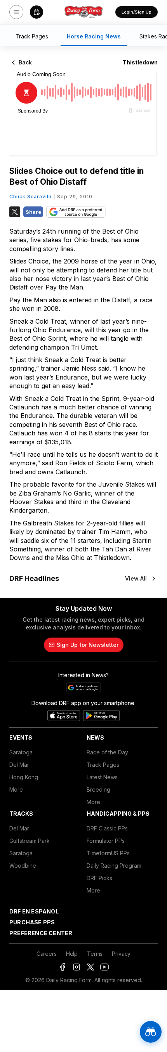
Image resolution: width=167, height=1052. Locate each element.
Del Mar (19, 764)
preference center (40, 933)
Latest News (102, 777)
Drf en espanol (34, 911)
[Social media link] (62, 967)
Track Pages (103, 764)
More (16, 789)
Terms (95, 953)
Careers (47, 953)
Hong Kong (23, 777)
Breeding (98, 789)
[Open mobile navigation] (16, 12)
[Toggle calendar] (36, 12)
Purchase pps (32, 922)
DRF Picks (99, 878)
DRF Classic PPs (107, 828)
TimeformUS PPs (108, 853)
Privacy (121, 953)
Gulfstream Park (29, 840)
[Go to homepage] (83, 12)
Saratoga (21, 752)
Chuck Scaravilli (30, 196)
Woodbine (22, 865)
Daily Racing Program (114, 865)
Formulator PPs (106, 840)
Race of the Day (107, 752)
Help (72, 953)
